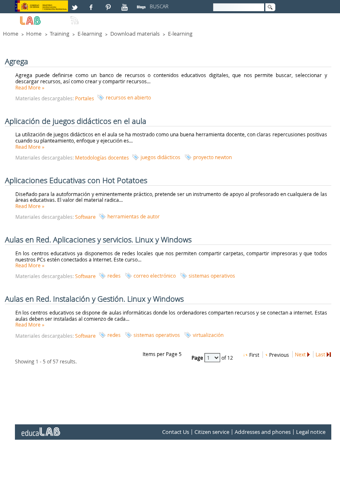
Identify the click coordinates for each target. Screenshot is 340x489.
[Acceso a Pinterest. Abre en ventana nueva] (108, 3)
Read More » (29, 87)
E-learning (90, 33)
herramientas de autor (133, 216)
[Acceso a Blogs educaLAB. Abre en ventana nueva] (142, 3)
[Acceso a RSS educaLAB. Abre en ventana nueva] (75, 17)
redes (114, 275)
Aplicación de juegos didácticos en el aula (75, 121)
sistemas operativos (212, 275)
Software (85, 216)
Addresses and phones (263, 432)
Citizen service (211, 432)
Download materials (135, 33)
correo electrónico (155, 275)
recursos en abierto (128, 97)
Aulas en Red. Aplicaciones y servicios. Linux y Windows (98, 239)
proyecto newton (212, 157)
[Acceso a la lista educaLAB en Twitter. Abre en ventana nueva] (75, 3)
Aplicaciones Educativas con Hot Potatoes (76, 180)
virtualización (208, 335)
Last (320, 354)
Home (10, 33)
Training (59, 33)
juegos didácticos (160, 157)
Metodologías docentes (102, 157)
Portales (84, 98)
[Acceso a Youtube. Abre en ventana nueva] (125, 3)
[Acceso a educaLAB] (40, 428)
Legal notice (310, 432)
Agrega (16, 61)
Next (300, 354)
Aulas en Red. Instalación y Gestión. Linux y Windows (94, 299)
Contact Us (175, 432)
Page (198, 357)
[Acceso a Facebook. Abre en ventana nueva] (92, 3)
